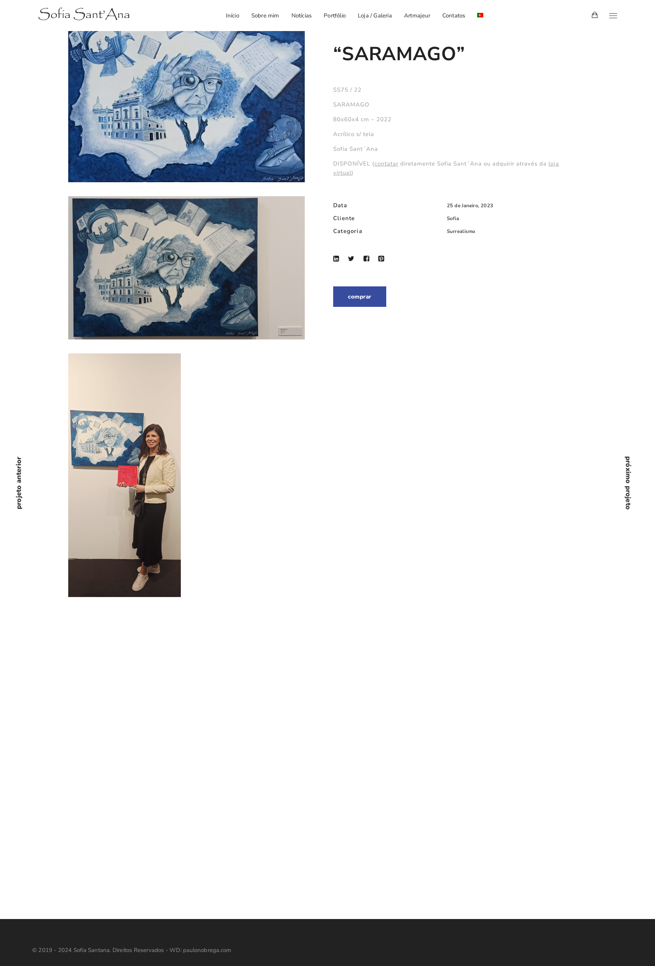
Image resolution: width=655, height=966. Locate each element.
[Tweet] (351, 258)
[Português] (480, 15)
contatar (386, 163)
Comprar (359, 296)
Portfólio (335, 15)
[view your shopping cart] (595, 15)
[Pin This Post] (381, 258)
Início (232, 15)
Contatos (453, 15)
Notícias (301, 15)
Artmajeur (417, 15)
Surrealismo (461, 231)
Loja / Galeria (375, 15)
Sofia (453, 218)
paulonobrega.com (207, 950)
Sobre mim (265, 15)
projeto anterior (18, 483)
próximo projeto (628, 483)
